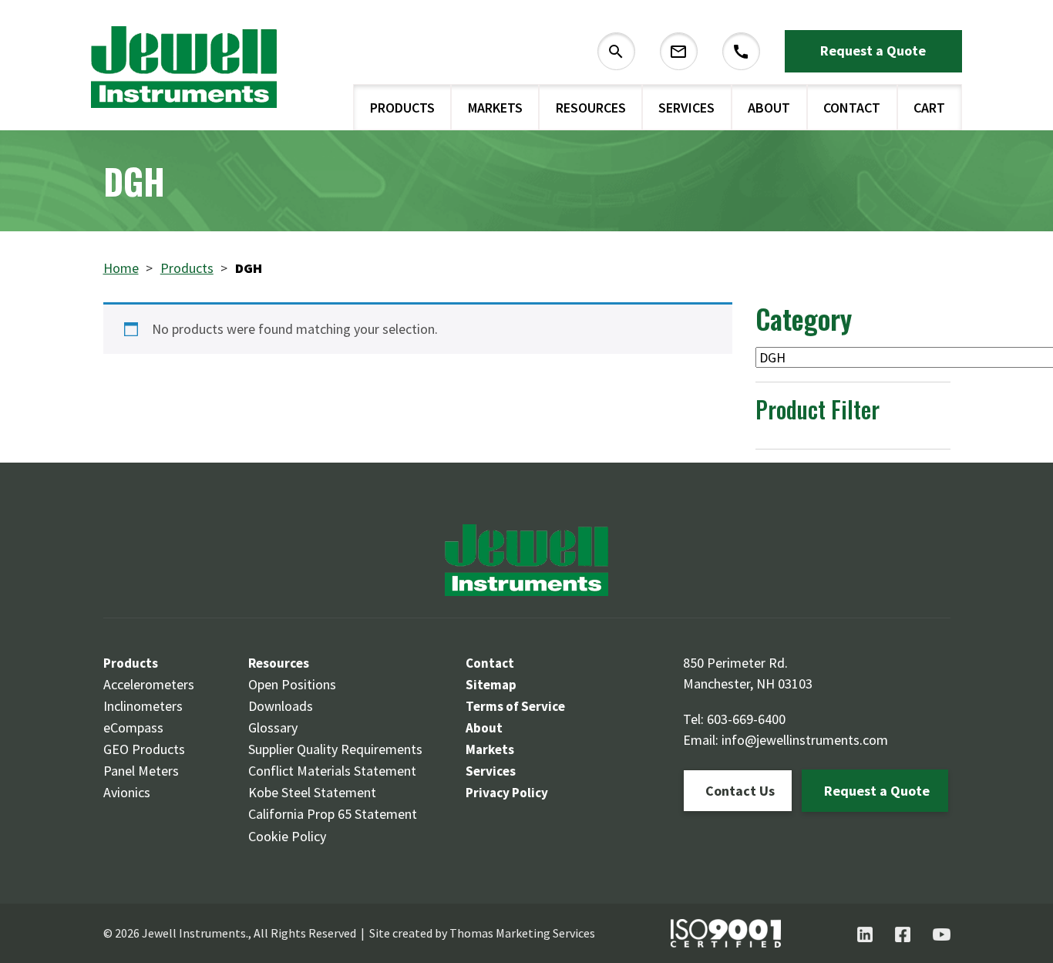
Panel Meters (141, 770)
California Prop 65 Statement (332, 814)
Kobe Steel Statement (312, 792)
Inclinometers (143, 706)
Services (686, 107)
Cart (929, 107)
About (769, 107)
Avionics (126, 792)
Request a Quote (873, 50)
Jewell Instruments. (195, 933)
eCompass (133, 727)
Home (121, 268)
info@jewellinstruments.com (805, 740)
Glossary (273, 727)
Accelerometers (148, 684)
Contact (851, 107)
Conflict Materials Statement (332, 770)
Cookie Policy (287, 836)
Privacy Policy (507, 792)
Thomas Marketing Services (522, 933)
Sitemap (491, 684)
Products (402, 107)
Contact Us (740, 791)
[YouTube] (941, 934)
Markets (495, 107)
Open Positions (292, 684)
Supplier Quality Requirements (335, 749)
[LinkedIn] (865, 934)
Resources (591, 107)
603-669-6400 (746, 719)
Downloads (280, 706)
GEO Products (144, 749)
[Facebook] (902, 934)
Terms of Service (515, 706)
